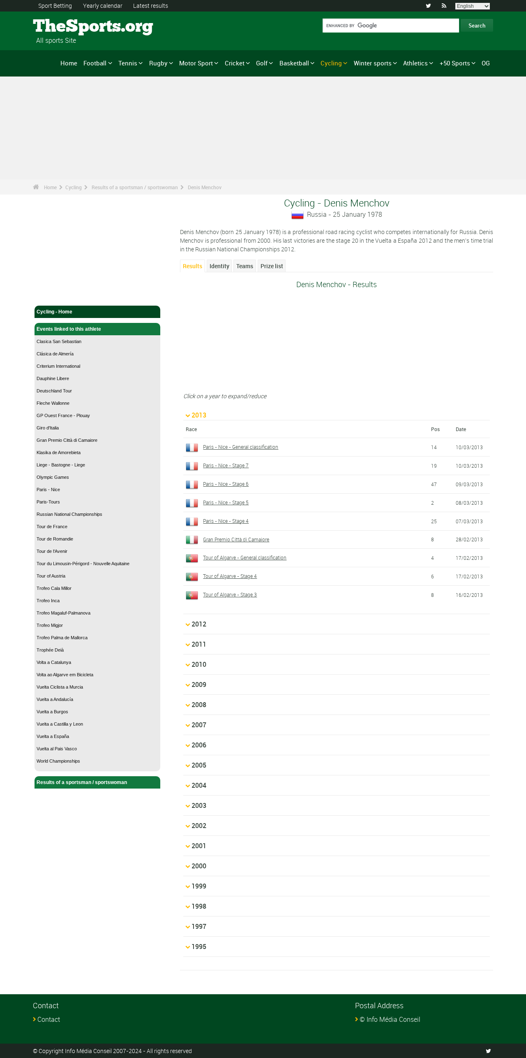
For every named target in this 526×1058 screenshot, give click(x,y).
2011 (198, 644)
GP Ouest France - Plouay (63, 415)
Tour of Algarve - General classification (244, 557)
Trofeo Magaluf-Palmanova (63, 612)
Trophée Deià (50, 649)
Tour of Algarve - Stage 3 (230, 594)
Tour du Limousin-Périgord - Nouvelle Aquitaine (83, 563)
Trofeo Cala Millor (54, 588)
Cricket (235, 63)
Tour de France (52, 526)
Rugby (158, 63)
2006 (198, 744)
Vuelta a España (53, 736)
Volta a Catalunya (54, 662)
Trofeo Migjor (50, 625)
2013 (198, 415)
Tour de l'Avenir (52, 551)
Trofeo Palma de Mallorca (62, 637)
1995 (198, 946)
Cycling (331, 63)
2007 (198, 724)
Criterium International (58, 366)
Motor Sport (196, 63)
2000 (198, 865)
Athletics (415, 63)
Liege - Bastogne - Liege (61, 464)
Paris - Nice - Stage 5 (226, 502)
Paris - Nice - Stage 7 (226, 465)
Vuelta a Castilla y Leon (60, 724)
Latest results (150, 5)
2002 (198, 825)
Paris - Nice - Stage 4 (226, 520)
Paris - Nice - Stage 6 (226, 483)
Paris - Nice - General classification (240, 446)
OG (486, 63)
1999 (198, 886)
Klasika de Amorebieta (59, 452)
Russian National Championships (69, 514)
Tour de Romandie (55, 538)
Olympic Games (53, 477)
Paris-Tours (48, 501)
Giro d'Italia (48, 427)
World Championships (58, 761)
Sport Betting (55, 5)
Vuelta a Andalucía (55, 699)
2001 (198, 845)
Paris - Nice (48, 489)
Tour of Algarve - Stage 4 (230, 576)
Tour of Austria (51, 575)
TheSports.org (64, 26)
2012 (198, 624)
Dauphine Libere (53, 378)
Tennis (127, 63)
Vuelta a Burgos (52, 711)
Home (68, 63)
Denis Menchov (204, 187)
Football (94, 63)
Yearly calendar (102, 5)
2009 (198, 684)
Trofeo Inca (48, 600)
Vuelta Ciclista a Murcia (60, 686)
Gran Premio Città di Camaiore (67, 440)
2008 (198, 704)
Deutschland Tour (54, 390)
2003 (198, 805)
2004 (198, 785)
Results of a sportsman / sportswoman (135, 187)
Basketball (294, 63)
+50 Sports (455, 63)
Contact (48, 1019)
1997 (198, 926)
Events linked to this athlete (69, 329)
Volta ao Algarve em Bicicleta (65, 674)
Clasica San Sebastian (59, 341)
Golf (262, 63)
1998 (198, 906)
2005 (198, 765)
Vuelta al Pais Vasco (57, 748)
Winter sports (373, 63)
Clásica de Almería (55, 353)
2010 (198, 664)
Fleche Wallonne (53, 403)
